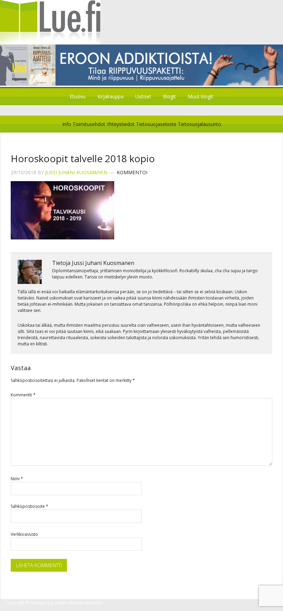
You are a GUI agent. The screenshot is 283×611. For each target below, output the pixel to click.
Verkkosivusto (24, 534)
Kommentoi (132, 172)
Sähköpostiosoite (29, 506)
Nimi (17, 479)
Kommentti (23, 395)
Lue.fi (141, 22)
